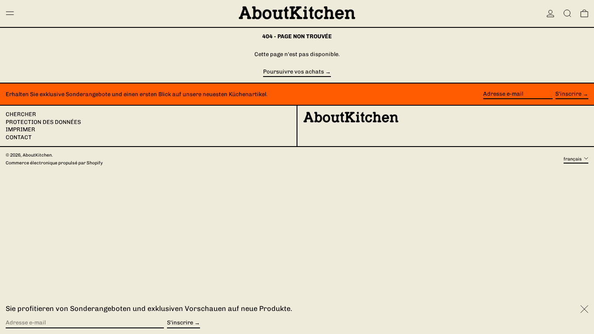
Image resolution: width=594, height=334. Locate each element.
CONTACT (19, 137)
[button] (567, 13)
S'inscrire (568, 93)
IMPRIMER (20, 129)
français (573, 159)
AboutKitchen (37, 155)
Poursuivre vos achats (293, 72)
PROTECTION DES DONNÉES (43, 122)
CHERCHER (21, 114)
